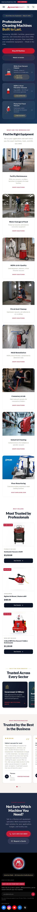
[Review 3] (20, 786)
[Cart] (33, 7)
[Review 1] (16, 786)
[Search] (28, 7)
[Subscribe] (33, 894)
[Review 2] (18, 786)
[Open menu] (4, 7)
